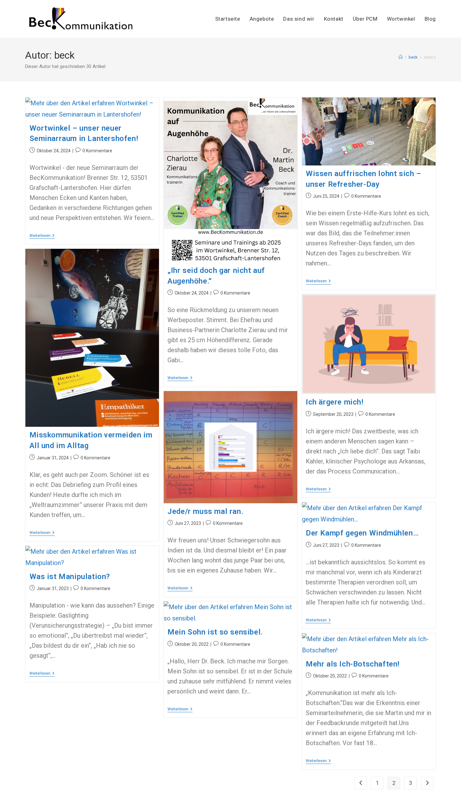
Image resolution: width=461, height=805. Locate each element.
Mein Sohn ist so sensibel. (215, 632)
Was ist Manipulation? (69, 576)
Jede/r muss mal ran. (205, 511)
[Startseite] (401, 57)
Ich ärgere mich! (334, 402)
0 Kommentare (97, 150)
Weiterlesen (42, 236)
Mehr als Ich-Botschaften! (353, 664)
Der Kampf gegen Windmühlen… (362, 533)
